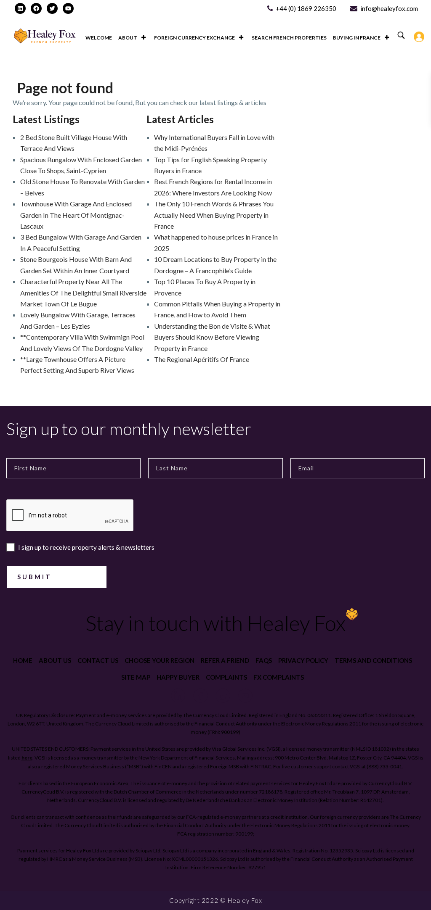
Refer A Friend (225, 660)
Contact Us (97, 660)
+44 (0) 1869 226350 (306, 8)
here (26, 757)
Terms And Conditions (373, 660)
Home (22, 660)
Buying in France (356, 37)
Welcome (98, 37)
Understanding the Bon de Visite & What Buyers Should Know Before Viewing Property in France (212, 337)
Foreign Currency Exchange (194, 37)
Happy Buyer (178, 677)
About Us (55, 660)
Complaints (226, 677)
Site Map (135, 677)
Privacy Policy (303, 660)
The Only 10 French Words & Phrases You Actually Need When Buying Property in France (214, 215)
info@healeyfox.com (389, 8)
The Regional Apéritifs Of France (201, 359)
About (127, 37)
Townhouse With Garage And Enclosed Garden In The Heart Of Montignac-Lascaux (76, 215)
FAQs (263, 660)
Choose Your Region (159, 660)
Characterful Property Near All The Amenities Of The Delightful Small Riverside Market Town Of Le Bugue (83, 292)
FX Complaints (278, 677)
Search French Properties (289, 37)
